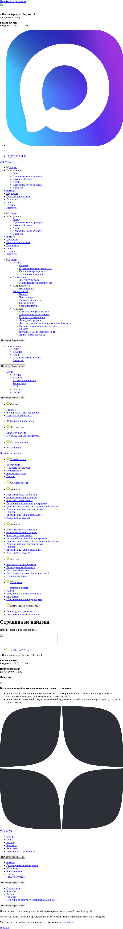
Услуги (13, 167)
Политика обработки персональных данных (30, 899)
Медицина (12, 193)
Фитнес (10, 190)
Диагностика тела (29, 279)
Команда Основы (22, 179)
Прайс (16, 386)
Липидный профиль (30, 320)
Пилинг (23, 294)
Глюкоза (23, 328)
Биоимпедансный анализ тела (35, 282)
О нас (16, 173)
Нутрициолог (26, 288)
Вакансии (18, 187)
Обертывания (26, 303)
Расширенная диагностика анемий (38, 326)
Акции (16, 181)
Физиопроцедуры (29, 305)
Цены (9, 202)
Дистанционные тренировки (22, 865)
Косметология (20, 291)
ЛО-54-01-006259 (12, 682)
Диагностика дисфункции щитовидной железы (45, 323)
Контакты (11, 207)
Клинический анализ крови (34, 314)
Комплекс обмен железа (32, 317)
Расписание (12, 199)
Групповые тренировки (32, 271)
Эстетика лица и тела (18, 196)
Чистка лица (26, 297)
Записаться (12, 848)
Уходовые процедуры (31, 300)
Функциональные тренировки (35, 268)
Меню (9, 371)
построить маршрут (10, 17)
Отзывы (10, 205)
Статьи (10, 874)
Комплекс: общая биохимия (34, 311)
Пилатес (23, 265)
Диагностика (20, 277)
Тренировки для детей (31, 274)
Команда (17, 351)
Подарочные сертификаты (27, 184)
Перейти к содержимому (13, 1)
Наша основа (13, 346)
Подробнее (69, 922)
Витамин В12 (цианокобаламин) (37, 331)
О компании (13, 888)
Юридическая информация (27, 176)
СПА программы (15, 877)
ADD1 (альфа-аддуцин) (32, 334)
